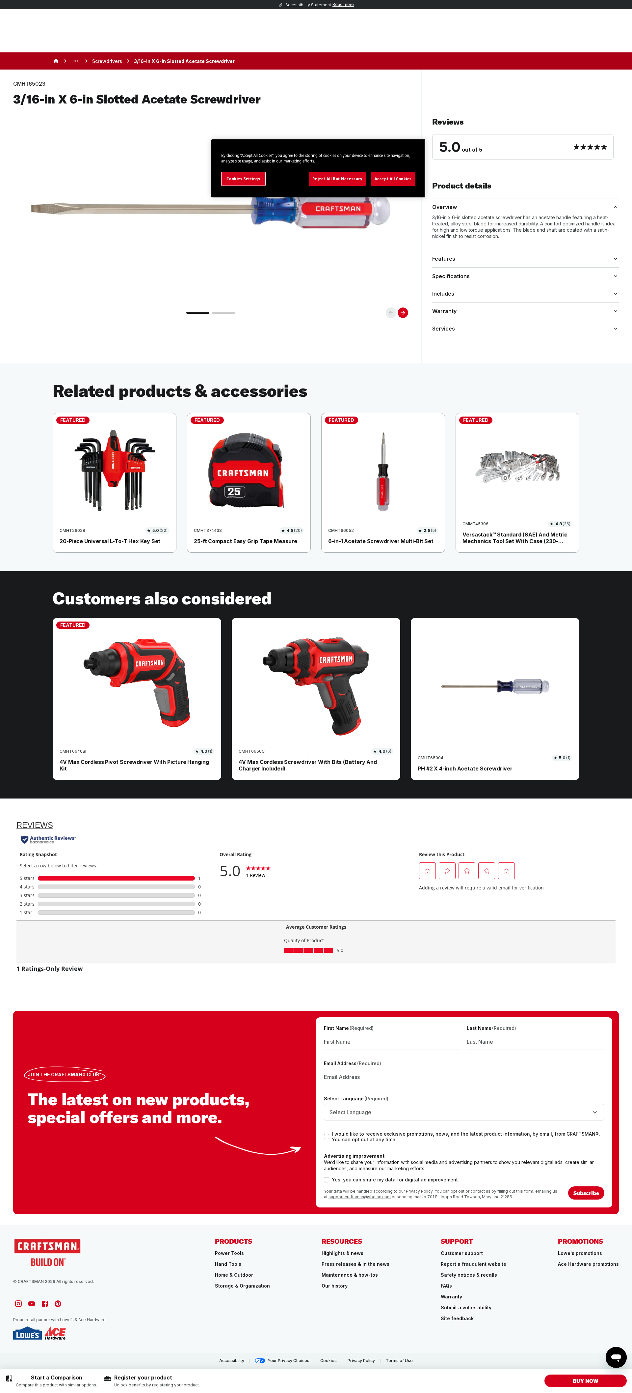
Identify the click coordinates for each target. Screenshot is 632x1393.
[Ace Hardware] (55, 1333)
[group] (51, 1381)
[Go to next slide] (403, 312)
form (528, 1191)
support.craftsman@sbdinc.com (360, 1196)
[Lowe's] (27, 1333)
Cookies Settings (243, 178)
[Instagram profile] (18, 1303)
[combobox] (464, 1112)
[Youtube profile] (31, 1303)
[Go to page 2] (223, 313)
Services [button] (443, 328)
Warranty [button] (444, 311)
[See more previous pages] (75, 61)
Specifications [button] (451, 276)
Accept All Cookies (393, 178)
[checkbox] (326, 1136)
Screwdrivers (107, 61)
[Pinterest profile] (58, 1303)
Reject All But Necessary (337, 178)
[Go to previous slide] (391, 312)
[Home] (56, 61)
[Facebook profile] (45, 1303)
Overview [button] (444, 207)
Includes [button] (443, 293)
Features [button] (443, 258)
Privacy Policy (419, 1191)
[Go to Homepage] (47, 1252)
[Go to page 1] (197, 313)
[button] (525, 138)
